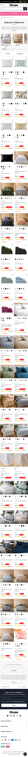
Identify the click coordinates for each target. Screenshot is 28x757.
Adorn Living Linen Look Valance (5, 474)
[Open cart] (26, 5)
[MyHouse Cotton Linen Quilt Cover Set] (7, 576)
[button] (7, 54)
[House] (14, 5)
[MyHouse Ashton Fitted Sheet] (7, 487)
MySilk (2, 76)
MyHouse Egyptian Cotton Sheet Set (20, 323)
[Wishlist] (4, 5)
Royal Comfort (18, 648)
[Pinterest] (14, 715)
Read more (14, 30)
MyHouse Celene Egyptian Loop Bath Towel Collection (6, 325)
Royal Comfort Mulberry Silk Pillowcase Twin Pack (20, 651)
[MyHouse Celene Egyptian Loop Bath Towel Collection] (7, 309)
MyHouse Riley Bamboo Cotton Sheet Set (21, 172)
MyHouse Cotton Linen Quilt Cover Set (6, 590)
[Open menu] (1, 5)
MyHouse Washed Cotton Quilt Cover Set (7, 415)
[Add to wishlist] (12, 58)
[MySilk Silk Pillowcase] (7, 63)
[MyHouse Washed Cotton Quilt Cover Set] (7, 401)
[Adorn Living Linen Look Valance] (7, 460)
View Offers (23, 1)
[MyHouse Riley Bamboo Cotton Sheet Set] (21, 158)
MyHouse (17, 169)
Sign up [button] (14, 705)
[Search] (25, 8)
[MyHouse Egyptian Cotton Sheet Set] (21, 309)
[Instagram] (11, 716)
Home (2, 17)
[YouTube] (20, 715)
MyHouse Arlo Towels (5, 263)
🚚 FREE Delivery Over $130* (11, 1)
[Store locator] (23, 5)
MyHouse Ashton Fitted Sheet (6, 501)
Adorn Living (4, 471)
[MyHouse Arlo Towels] (7, 250)
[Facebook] (7, 716)
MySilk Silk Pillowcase (5, 78)
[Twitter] (17, 715)
